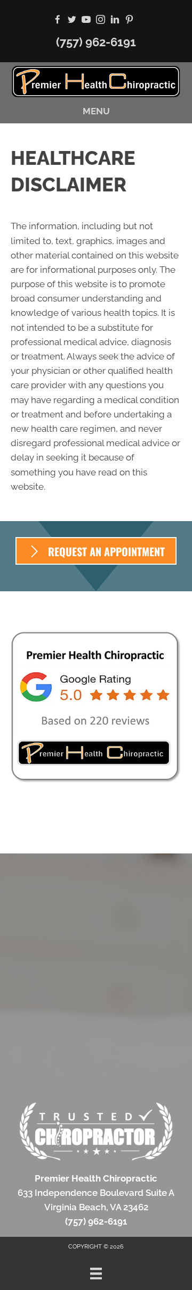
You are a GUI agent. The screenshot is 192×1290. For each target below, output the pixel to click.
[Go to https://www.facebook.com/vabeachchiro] (57, 20)
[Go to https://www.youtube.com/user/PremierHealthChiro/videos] (86, 20)
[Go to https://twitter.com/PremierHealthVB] (71, 20)
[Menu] (96, 1273)
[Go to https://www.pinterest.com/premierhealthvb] (129, 20)
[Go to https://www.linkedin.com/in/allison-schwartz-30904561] (114, 20)
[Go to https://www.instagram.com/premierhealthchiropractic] (100, 20)
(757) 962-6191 (96, 42)
